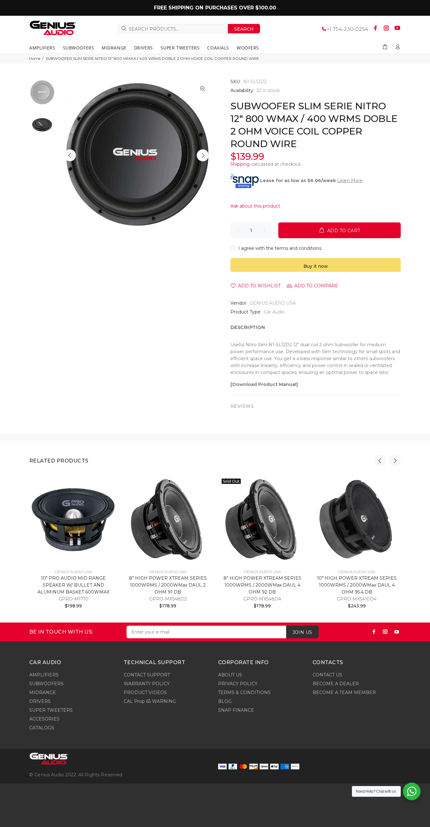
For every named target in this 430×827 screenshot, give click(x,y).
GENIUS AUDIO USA (273, 303)
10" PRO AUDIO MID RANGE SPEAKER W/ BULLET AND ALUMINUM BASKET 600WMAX (73, 585)
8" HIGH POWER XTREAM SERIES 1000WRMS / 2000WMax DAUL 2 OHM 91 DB (168, 585)
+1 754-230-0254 (347, 29)
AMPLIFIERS (44, 675)
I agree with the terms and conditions (279, 248)
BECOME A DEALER (336, 683)
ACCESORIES (44, 719)
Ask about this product (255, 206)
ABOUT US (230, 675)
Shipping (240, 164)
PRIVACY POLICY (237, 683)
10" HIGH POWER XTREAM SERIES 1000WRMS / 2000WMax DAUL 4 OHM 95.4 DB (357, 585)
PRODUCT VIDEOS (145, 692)
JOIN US (302, 632)
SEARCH (244, 29)
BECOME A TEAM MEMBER (344, 692)
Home (34, 58)
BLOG (225, 701)
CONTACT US (327, 675)
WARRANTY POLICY (147, 683)
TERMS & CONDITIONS (244, 692)
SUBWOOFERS (46, 683)
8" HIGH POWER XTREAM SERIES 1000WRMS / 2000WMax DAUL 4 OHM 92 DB (262, 585)
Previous (70, 155)
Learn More (350, 180)
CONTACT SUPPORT (147, 675)
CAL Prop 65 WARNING (150, 701)
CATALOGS (41, 728)
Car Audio (274, 312)
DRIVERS (40, 701)
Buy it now (315, 266)
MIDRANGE (42, 692)
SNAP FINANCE (236, 710)
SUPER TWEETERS (51, 710)
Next (203, 155)
